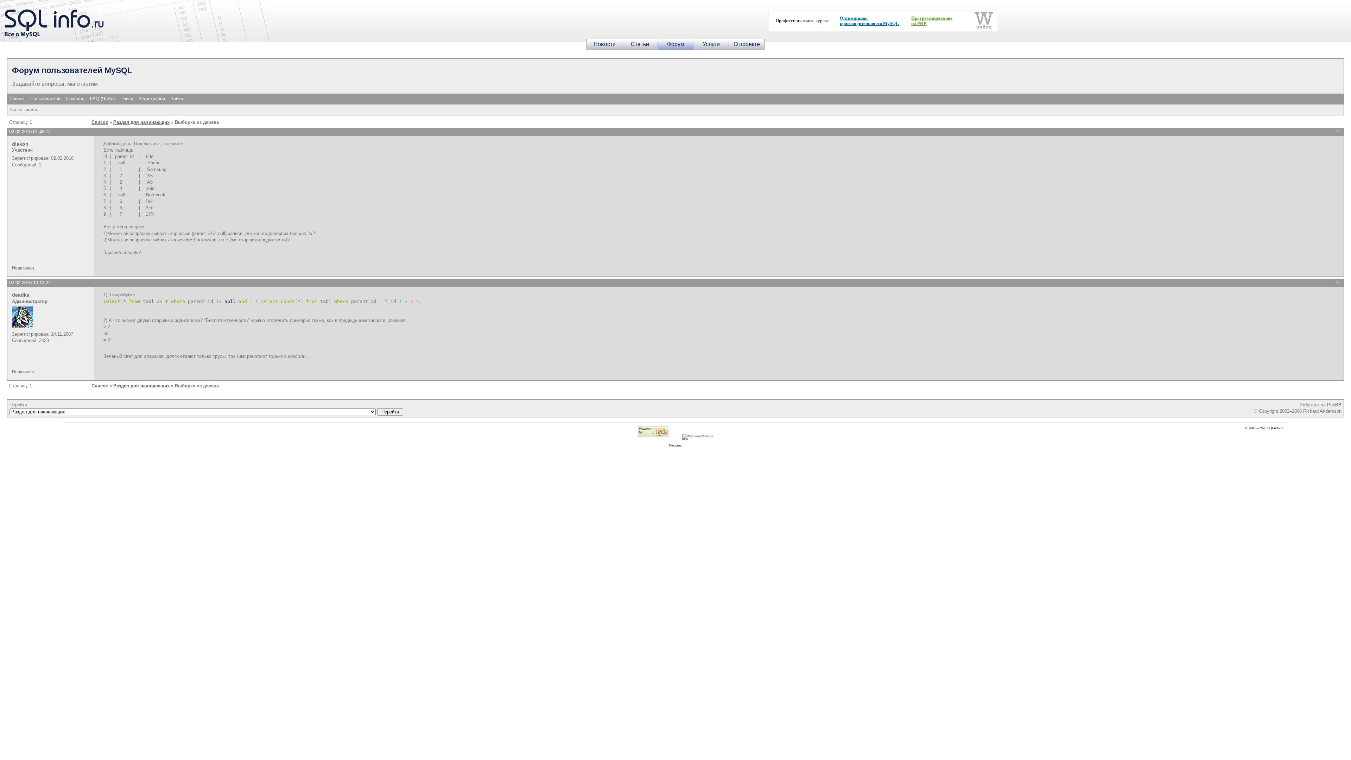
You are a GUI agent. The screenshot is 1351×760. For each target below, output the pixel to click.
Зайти (177, 98)
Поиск (126, 98)
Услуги (711, 44)
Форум (675, 44)
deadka (21, 295)
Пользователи (45, 98)
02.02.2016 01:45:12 (30, 131)
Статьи (640, 44)
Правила (75, 98)
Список (17, 98)
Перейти (18, 404)
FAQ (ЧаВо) (102, 98)
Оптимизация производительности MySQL (869, 21)
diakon (20, 144)
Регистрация (152, 98)
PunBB (1334, 404)
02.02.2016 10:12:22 (30, 282)
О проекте (747, 44)
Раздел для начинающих (141, 122)
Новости (605, 44)
